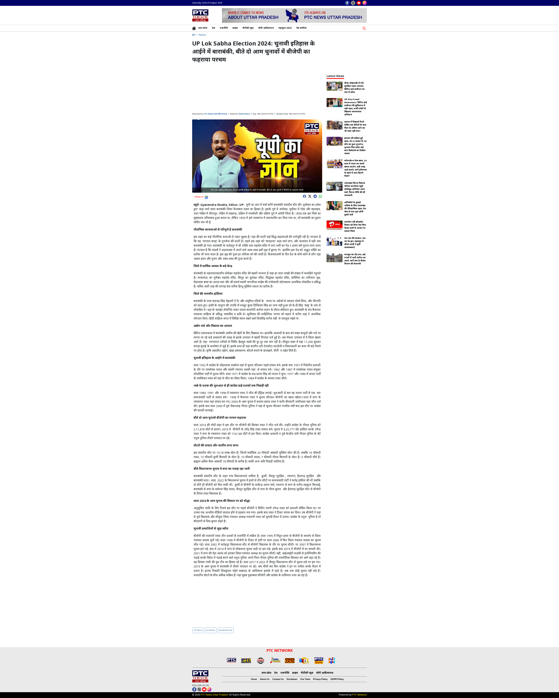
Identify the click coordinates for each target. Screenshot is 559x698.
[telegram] (314, 196)
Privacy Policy (320, 679)
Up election (210, 630)
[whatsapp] (319, 196)
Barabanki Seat (225, 630)
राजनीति (224, 28)
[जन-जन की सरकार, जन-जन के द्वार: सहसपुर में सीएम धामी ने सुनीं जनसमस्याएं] (335, 241)
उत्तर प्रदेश (202, 28)
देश (213, 28)
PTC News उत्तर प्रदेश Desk (215, 114)
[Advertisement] (257, 88)
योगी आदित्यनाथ (266, 28)
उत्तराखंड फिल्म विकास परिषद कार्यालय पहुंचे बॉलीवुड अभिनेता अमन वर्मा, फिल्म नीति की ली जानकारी (354, 189)
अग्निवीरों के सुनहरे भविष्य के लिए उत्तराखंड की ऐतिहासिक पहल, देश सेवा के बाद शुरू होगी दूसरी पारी (355, 208)
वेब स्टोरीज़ (301, 28)
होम (193, 35)
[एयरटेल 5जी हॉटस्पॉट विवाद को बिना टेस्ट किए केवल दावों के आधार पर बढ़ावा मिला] (335, 225)
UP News (198, 630)
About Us (264, 679)
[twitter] (309, 196)
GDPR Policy (337, 679)
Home (254, 679)
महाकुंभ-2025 (285, 28)
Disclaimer (292, 679)
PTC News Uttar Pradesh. (214, 695)
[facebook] (303, 196)
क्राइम (235, 28)
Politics (202, 35)
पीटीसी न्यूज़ (248, 28)
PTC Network (359, 695)
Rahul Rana (244, 114)
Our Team (305, 679)
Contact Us (278, 679)
